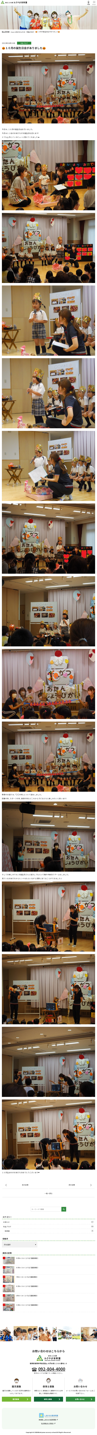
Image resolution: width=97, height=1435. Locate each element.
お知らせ (48, 1222)
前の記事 (25, 1185)
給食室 (49, 1231)
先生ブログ (24, 43)
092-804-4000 (51, 1369)
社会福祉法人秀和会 (47, 1423)
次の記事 (72, 1185)
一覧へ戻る (48, 1193)
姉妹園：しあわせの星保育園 (47, 1420)
